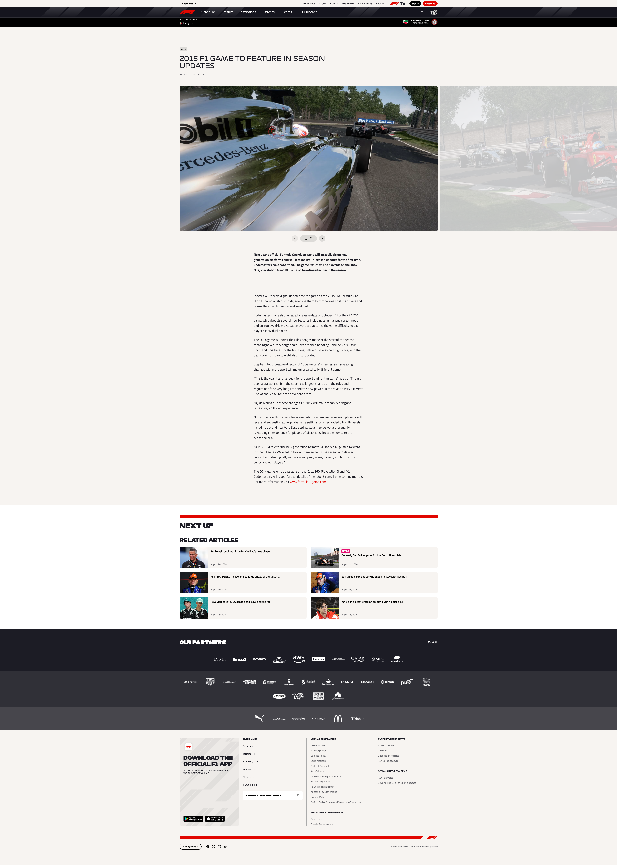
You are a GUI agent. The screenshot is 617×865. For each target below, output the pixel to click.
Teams (287, 12)
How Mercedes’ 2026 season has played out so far (240, 602)
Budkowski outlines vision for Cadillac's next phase (240, 551)
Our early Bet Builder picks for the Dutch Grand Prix (371, 555)
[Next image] (322, 238)
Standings (248, 12)
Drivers (269, 12)
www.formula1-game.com (308, 481)
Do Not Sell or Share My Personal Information (336, 802)
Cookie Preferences (322, 824)
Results (228, 12)
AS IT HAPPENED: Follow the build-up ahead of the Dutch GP (246, 577)
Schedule (208, 12)
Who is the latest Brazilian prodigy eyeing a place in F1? (374, 602)
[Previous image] (295, 238)
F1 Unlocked (309, 12)
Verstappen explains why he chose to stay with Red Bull (374, 577)
